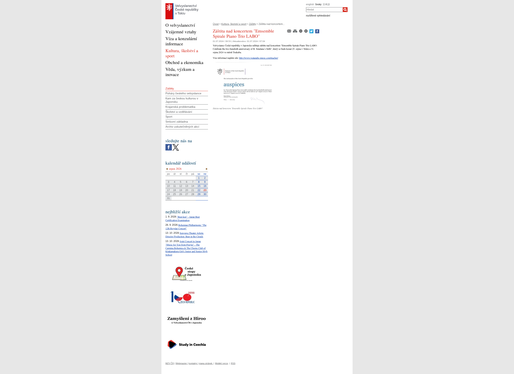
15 (199, 186)
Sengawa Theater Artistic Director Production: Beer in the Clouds (184, 234)
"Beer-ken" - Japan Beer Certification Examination (182, 218)
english (310, 4)
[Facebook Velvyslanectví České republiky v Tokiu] (168, 145)
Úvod (216, 24)
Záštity (252, 24)
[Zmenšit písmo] (301, 30)
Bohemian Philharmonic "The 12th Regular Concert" (185, 226)
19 (180, 190)
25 (174, 194)
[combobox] (324, 9)
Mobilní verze (221, 363)
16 (205, 186)
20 (186, 190)
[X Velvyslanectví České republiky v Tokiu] (175, 145)
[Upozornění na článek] (289, 30)
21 (192, 190)
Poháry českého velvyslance (183, 93)
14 (192, 186)
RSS (233, 363)
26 (180, 194)
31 (168, 198)
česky (318, 4)
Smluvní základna (176, 121)
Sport (168, 116)
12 (180, 186)
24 (168, 194)
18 (174, 190)
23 (205, 190)
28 (192, 194)
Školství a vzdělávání (178, 111)
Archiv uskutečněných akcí (182, 126)
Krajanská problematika (180, 106)
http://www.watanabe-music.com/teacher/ (258, 57)
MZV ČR (169, 363)
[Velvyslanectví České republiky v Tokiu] (181, 4)
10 (168, 186)
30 (205, 194)
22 (199, 190)
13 (186, 186)
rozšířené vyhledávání (318, 15)
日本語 (326, 4)
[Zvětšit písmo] (306, 30)
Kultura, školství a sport (233, 24)
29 (199, 194)
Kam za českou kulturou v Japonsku (181, 100)
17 (168, 190)
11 (174, 186)
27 (186, 194)
